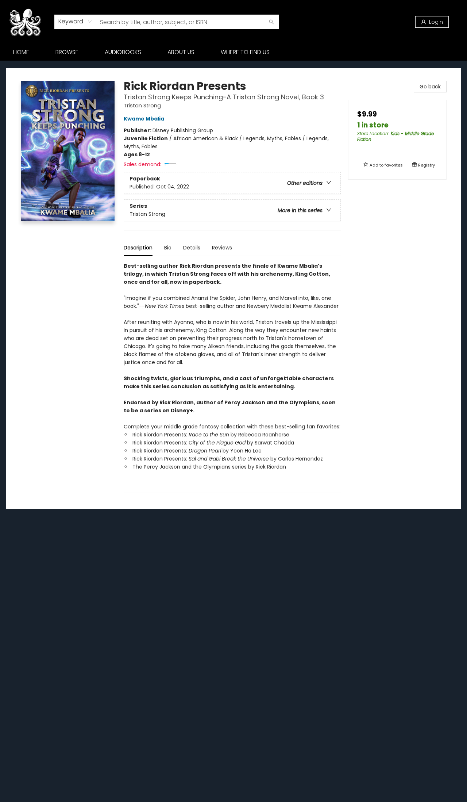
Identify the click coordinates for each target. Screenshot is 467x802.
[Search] (271, 22)
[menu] (233, 52)
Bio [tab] (167, 247)
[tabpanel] (232, 377)
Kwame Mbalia (144, 118)
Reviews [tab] (222, 247)
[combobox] (75, 21)
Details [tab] (191, 247)
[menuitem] (21, 52)
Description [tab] (138, 247)
